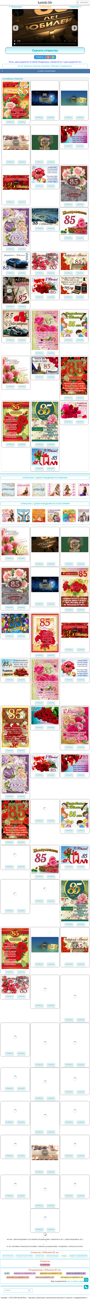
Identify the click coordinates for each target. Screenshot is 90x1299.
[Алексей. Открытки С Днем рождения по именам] (38, 489)
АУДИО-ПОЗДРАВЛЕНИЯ (78, 1260)
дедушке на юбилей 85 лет (51, 1277)
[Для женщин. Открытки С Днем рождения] (8, 515)
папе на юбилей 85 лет (45, 1281)
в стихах (74, 1285)
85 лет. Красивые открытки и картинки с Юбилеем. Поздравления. (45, 66)
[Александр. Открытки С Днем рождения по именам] (8, 489)
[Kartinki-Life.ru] (45, 3)
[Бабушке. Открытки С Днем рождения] (54, 515)
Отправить (40, 57)
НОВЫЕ (64, 1260)
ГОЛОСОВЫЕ (45, 7)
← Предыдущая (15, 7)
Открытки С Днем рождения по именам (45, 478)
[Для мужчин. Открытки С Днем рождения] (23, 515)
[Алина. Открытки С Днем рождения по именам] (69, 489)
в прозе (81, 1285)
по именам (45, 1268)
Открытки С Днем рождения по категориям (45, 504)
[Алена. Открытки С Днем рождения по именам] (54, 489)
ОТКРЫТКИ (40, 1260)
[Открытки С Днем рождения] (38, 515)
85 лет (7, 1277)
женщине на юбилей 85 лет (72, 1281)
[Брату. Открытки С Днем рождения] (69, 515)
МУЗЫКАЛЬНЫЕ (52, 1260)
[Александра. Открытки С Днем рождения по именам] (23, 489)
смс (68, 1285)
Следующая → (75, 7)
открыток (8, 1260)
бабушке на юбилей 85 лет (24, 1277)
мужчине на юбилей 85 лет (18, 1281)
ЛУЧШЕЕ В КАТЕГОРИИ (24, 1260)
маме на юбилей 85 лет (76, 1277)
